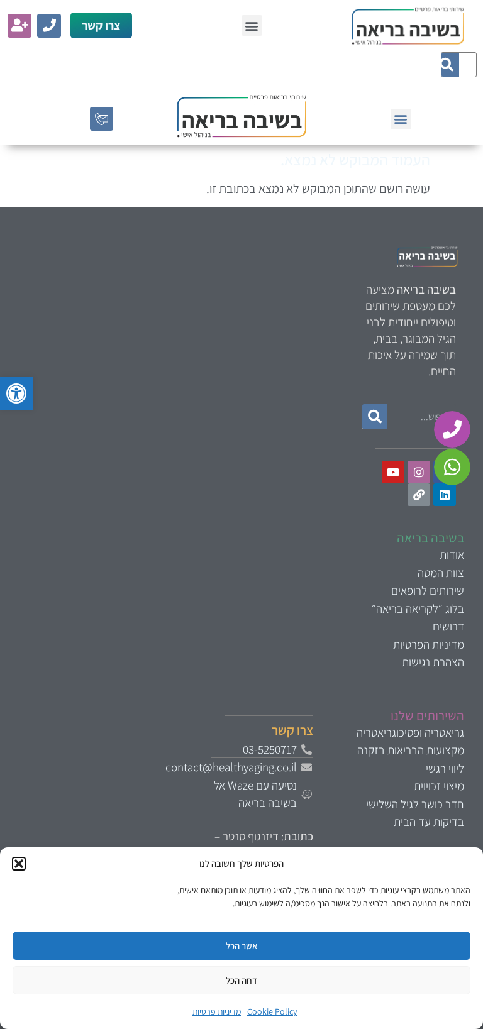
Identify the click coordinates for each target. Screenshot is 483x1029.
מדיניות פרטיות (216, 1011)
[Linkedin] (444, 494)
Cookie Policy (272, 1011)
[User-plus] (19, 26)
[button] (16, 393)
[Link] (419, 494)
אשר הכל (242, 946)
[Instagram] (419, 472)
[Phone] (49, 26)
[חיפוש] (446, 65)
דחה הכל (241, 980)
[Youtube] (393, 472)
